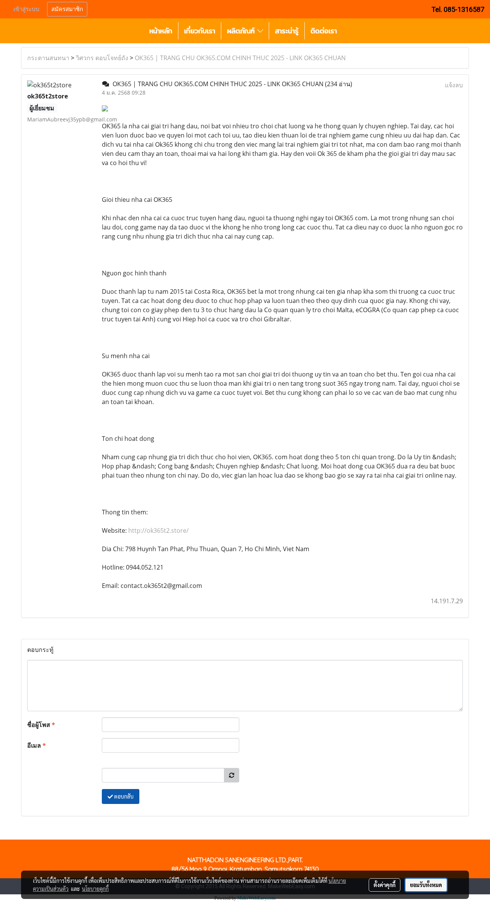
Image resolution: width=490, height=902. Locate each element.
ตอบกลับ (123, 796)
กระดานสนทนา (48, 58)
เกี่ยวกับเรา (199, 30)
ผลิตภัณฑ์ (242, 30)
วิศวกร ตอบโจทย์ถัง (102, 58)
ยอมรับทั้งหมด (426, 884)
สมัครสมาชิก (67, 9)
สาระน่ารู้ (287, 30)
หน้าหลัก (160, 30)
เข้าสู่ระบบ (26, 9)
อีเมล (36, 745)
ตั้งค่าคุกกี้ (384, 884)
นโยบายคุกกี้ (95, 888)
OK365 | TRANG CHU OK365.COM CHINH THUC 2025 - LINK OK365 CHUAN (240, 58)
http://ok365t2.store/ (158, 530)
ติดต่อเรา (323, 30)
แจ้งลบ (454, 85)
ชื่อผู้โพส (41, 724)
